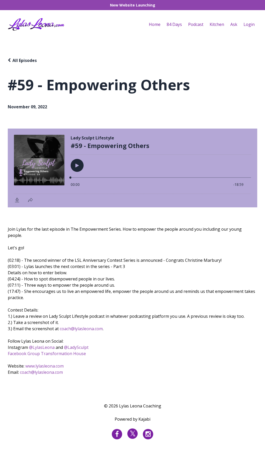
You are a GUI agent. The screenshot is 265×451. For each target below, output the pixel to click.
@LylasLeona (42, 347)
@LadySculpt (76, 347)
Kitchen (217, 24)
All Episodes (24, 60)
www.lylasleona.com (44, 366)
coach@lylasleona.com (81, 329)
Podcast (195, 24)
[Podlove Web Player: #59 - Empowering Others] (132, 168)
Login (249, 24)
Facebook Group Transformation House (47, 353)
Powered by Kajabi (132, 419)
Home (154, 24)
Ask (233, 24)
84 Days (174, 24)
